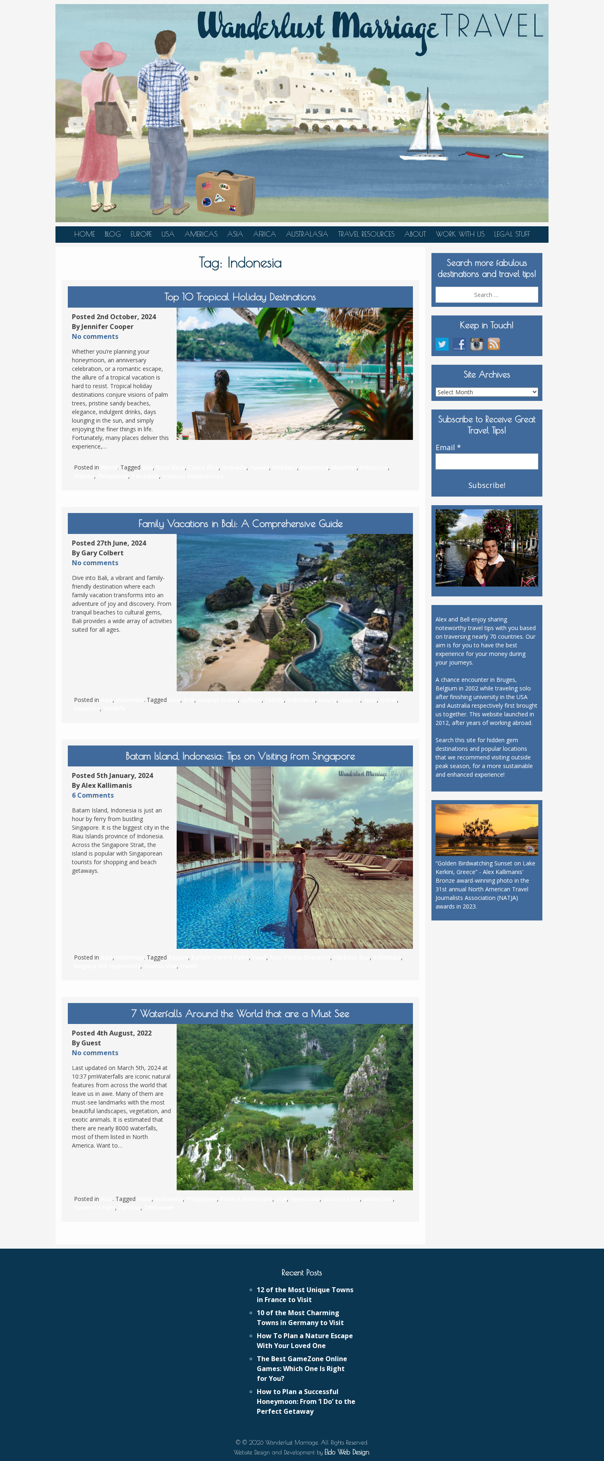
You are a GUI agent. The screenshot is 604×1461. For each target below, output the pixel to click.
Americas (200, 234)
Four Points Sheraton (300, 957)
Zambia (129, 1207)
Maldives (344, 467)
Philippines (112, 476)
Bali (147, 467)
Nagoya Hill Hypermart (107, 966)
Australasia (307, 234)
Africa (264, 234)
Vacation (87, 708)
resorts (350, 700)
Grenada (234, 467)
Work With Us (460, 234)
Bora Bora (170, 467)
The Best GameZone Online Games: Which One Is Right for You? (302, 1368)
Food (259, 957)
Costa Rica (203, 467)
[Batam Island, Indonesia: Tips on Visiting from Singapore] (295, 857)
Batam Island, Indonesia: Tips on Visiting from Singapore (240, 756)
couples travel (218, 700)
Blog (113, 234)
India (144, 1199)
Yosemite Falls (94, 1207)
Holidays (284, 467)
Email (448, 447)
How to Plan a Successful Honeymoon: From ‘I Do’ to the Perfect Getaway (306, 1401)
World (109, 467)
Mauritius (374, 467)
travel (388, 700)
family (274, 700)
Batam (178, 957)
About (415, 234)
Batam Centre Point (220, 957)
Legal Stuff (512, 234)
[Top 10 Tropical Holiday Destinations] (295, 374)
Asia (235, 234)
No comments (95, 336)
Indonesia (314, 467)
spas (370, 700)
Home (84, 234)
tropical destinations (192, 476)
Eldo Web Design (347, 1452)
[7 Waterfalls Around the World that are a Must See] (295, 1107)
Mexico (84, 476)
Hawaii (259, 467)
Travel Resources (366, 234)
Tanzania (145, 476)
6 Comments (93, 795)
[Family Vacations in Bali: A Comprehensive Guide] (295, 612)
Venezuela (305, 1199)
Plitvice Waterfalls (246, 1199)
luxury (327, 700)
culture (251, 700)
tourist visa (160, 966)
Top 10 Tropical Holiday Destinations (240, 296)
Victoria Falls (341, 1199)
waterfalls (378, 1199)
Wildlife (114, 708)
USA (168, 234)
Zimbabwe (159, 1207)
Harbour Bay (352, 957)
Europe (141, 234)
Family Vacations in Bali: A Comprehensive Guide (240, 523)
